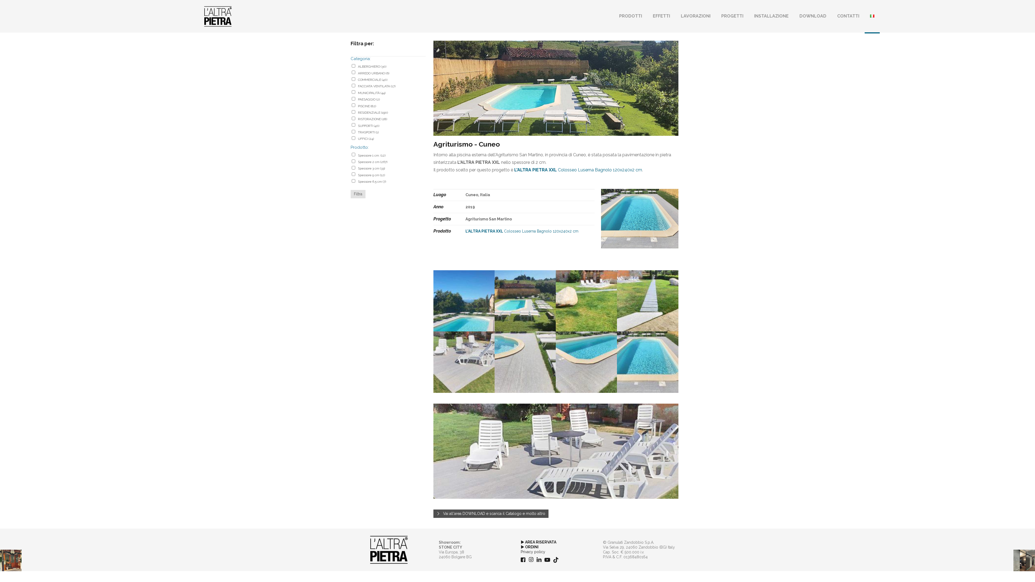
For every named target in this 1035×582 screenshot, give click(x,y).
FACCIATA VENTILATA (376, 86)
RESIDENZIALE (373, 113)
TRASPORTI (368, 132)
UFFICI (366, 139)
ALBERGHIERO (372, 66)
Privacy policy (533, 552)
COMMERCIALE (372, 80)
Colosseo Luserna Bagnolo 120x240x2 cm (578, 169)
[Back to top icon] (1009, 571)
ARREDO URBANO (373, 73)
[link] (389, 550)
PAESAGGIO (369, 99)
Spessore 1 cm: (371, 155)
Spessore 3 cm (371, 168)
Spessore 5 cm (371, 175)
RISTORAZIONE (372, 119)
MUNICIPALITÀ (371, 93)
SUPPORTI (368, 126)
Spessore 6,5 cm (372, 181)
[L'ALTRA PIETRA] (218, 16)
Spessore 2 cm (372, 162)
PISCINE (367, 106)
